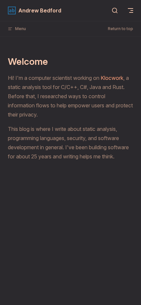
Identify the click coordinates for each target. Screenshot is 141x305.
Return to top (120, 28)
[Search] (115, 10)
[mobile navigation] (130, 10)
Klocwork (112, 78)
